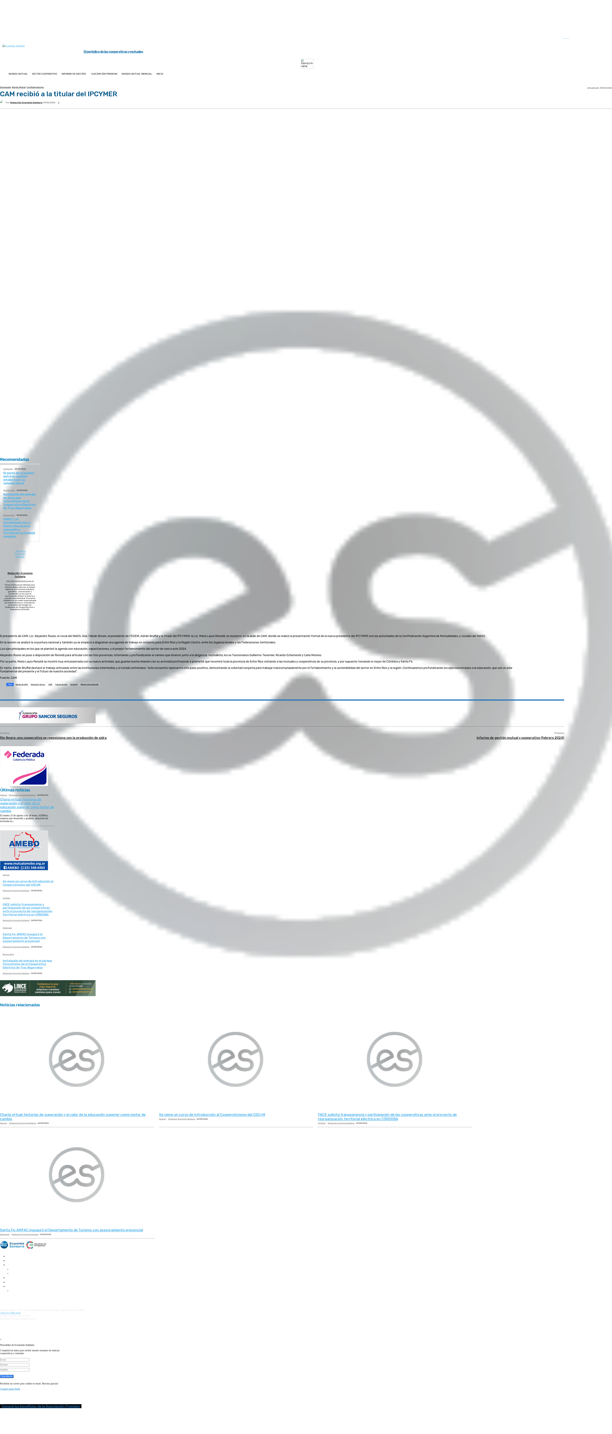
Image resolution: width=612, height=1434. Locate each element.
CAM (50, 684)
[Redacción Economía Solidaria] (3, 102)
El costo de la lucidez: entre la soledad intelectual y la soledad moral (19, 478)
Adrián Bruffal (22, 684)
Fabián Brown (61, 684)
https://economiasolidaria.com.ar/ (20, 581)
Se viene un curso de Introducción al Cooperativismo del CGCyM (28, 883)
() (138, 1324)
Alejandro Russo (38, 684)
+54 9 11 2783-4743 (10, 1313)
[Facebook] (579, 38)
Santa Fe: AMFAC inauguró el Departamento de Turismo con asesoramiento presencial (24, 938)
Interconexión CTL (186, 1324)
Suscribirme (6, 1376)
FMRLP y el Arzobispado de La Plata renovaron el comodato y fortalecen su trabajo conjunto (19, 527)
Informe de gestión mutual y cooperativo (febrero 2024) (520, 738)
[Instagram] (585, 38)
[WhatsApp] (56, 692)
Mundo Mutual (19, 87)
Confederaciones (35, 87)
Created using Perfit (10, 1389)
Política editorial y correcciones (14, 1299)
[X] (599, 38)
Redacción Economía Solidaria (26, 103)
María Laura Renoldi (89, 684)
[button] (569, 37)
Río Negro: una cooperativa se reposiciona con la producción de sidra (53, 738)
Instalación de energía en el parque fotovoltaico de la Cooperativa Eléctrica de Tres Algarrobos (19, 501)
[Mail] (20, 613)
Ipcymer (74, 684)
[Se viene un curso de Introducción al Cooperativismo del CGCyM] (236, 1060)
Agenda (3, 795)
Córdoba (6, 898)
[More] (79, 692)
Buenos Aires (9, 490)
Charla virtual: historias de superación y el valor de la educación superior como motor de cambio (27, 805)
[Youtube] (605, 38)
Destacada (5, 87)
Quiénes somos (6, 1296)
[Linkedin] (592, 38)
